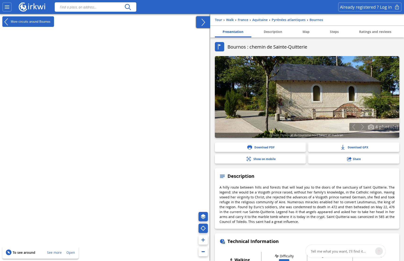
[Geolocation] (203, 228)
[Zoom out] (203, 251)
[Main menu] (7, 7)
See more (54, 252)
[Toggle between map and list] (203, 22)
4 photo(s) (386, 126)
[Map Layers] (203, 216)
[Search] (128, 7)
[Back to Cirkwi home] (32, 7)
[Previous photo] (353, 126)
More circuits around (30, 21)
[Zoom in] (203, 240)
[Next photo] (362, 126)
